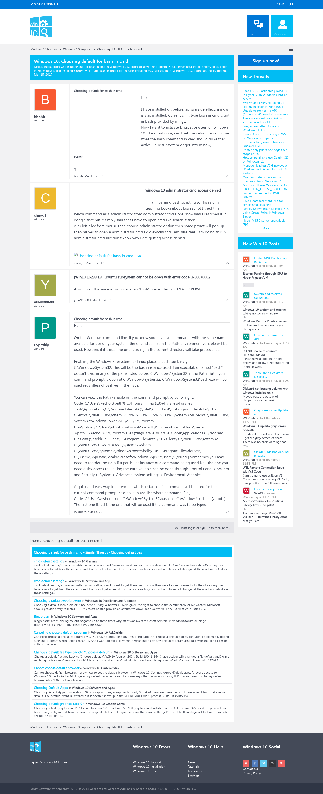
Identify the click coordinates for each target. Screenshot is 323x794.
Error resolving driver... (269, 489)
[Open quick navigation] (291, 49)
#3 (228, 300)
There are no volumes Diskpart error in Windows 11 (263, 120)
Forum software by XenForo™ (68, 789)
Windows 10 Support (187, 70)
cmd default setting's (49, 561)
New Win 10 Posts (261, 243)
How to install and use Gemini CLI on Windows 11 (265, 159)
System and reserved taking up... (268, 296)
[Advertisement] (107, 121)
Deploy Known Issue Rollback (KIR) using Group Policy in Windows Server (266, 212)
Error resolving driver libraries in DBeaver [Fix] (264, 144)
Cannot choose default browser (56, 668)
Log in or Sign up (44, 4)
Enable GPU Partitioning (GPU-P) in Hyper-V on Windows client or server (265, 95)
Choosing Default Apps (51, 687)
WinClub (249, 265)
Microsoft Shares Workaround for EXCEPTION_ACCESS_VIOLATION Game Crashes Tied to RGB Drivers (265, 191)
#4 (228, 512)
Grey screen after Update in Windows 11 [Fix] (261, 128)
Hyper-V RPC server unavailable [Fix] (264, 222)
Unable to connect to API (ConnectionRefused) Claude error (265, 112)
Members (280, 34)
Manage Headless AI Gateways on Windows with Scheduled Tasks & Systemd (266, 169)
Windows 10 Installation (149, 766)
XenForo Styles (146, 789)
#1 (228, 176)
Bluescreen (195, 771)
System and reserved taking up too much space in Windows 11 (264, 104)
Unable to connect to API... (268, 337)
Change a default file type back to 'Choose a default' (72, 652)
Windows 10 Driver (146, 771)
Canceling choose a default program (60, 632)
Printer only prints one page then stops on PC (265, 152)
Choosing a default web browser (57, 600)
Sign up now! (266, 60)
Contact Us (250, 769)
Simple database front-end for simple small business (263, 203)
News (191, 762)
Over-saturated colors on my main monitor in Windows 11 (262, 179)
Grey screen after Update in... (271, 412)
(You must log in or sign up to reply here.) (202, 528)
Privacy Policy (252, 773)
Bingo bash (42, 616)
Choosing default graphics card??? (59, 703)
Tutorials (193, 766)
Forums (254, 34)
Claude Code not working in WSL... (271, 454)
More (265, 228)
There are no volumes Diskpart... (268, 375)
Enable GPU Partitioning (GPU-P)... (270, 260)
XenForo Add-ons (120, 789)
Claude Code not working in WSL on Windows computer (265, 136)
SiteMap (193, 775)
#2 (228, 263)
